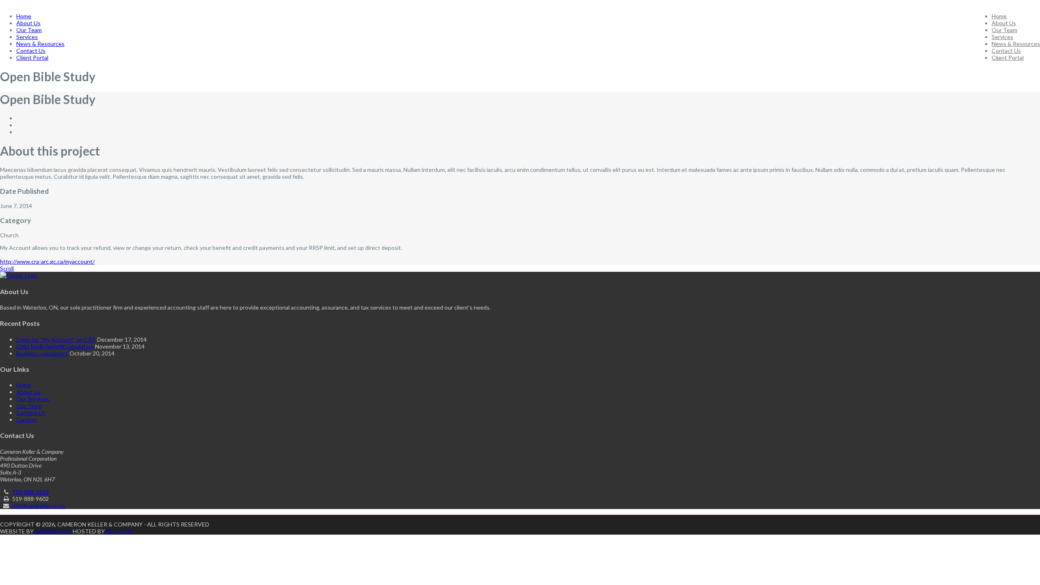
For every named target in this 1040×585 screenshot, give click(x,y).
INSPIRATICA (53, 531)
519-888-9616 (30, 491)
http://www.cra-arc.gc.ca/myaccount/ (47, 261)
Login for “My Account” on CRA (56, 339)
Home (999, 16)
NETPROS (119, 531)
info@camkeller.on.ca (38, 505)
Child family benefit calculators (55, 346)
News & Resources (1016, 43)
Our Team (1004, 29)
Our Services (32, 398)
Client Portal (1008, 57)
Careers (26, 419)
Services (1002, 36)
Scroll (7, 268)
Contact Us (1006, 50)
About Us (1004, 23)
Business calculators (42, 353)
